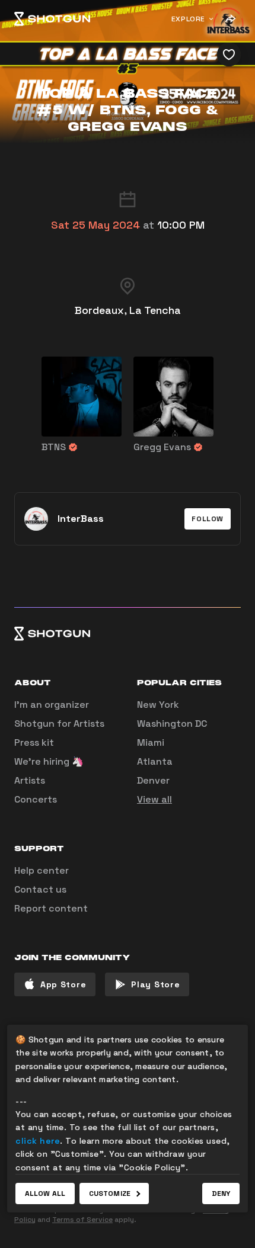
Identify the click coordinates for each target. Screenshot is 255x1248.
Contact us (40, 889)
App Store (63, 984)
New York (158, 704)
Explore (188, 19)
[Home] (52, 19)
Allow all (45, 1193)
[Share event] (230, 19)
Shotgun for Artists (59, 723)
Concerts (35, 799)
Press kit (34, 742)
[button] (207, 519)
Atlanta (155, 761)
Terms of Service (82, 1219)
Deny (221, 1193)
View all (154, 799)
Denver (153, 780)
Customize (109, 1193)
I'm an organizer (51, 704)
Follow (208, 519)
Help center (41, 870)
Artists (29, 780)
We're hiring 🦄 (49, 761)
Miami (150, 742)
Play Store (155, 984)
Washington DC (172, 723)
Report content (51, 908)
